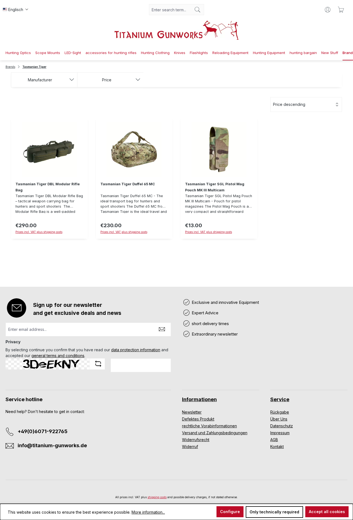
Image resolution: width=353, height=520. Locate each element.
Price (106, 79)
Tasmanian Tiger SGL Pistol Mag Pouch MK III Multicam (214, 187)
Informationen (199, 399)
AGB (274, 439)
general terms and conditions (57, 355)
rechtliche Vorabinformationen (209, 425)
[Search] (197, 9)
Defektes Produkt (198, 419)
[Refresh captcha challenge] (98, 363)
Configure (230, 511)
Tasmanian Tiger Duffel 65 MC (127, 184)
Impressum (280, 432)
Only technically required (274, 512)
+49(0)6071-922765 (43, 431)
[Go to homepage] (176, 30)
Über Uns (278, 419)
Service (279, 399)
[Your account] (327, 9)
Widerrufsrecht (195, 439)
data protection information (135, 349)
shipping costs (157, 497)
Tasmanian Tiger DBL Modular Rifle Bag (47, 187)
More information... (148, 512)
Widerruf (190, 446)
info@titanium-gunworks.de (52, 445)
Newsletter (192, 412)
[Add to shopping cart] (134, 242)
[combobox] (170, 9)
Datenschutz (281, 425)
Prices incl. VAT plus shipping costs (38, 232)
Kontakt (277, 446)
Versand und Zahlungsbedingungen (214, 432)
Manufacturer (40, 79)
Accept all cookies (327, 511)
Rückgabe (279, 412)
